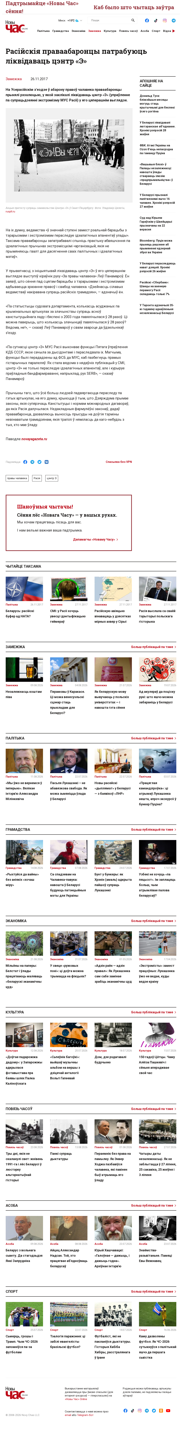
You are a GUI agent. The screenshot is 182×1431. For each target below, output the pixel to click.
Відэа (167, 31)
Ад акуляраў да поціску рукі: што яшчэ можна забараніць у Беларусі (157, 697)
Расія (37, 478)
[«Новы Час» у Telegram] (173, 20)
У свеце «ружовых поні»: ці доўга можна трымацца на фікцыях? (68, 971)
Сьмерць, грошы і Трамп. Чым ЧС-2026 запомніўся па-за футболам (22, 1344)
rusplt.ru (10, 211)
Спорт (156, 31)
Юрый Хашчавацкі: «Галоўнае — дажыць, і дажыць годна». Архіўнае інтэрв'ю (112, 1258)
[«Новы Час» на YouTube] (168, 1410)
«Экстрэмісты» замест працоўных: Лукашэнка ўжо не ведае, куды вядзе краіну (157, 973)
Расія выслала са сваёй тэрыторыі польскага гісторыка (157, 616)
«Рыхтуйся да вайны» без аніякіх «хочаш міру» (22, 879)
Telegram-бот (85, 1415)
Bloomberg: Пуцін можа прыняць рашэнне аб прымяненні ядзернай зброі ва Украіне (156, 246)
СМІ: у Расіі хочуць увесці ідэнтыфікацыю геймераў (68, 616)
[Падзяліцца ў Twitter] (39, 462)
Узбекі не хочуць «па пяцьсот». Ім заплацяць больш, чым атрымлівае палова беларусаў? (157, 884)
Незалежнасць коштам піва (24, 694)
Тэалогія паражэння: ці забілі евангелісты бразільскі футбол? (67, 1341)
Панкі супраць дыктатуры (61, 1156)
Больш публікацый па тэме (152, 647)
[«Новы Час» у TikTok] (156, 20)
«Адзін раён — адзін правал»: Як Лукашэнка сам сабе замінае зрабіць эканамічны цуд (113, 973)
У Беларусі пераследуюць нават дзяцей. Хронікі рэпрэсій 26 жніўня (158, 267)
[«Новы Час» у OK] (161, 1410)
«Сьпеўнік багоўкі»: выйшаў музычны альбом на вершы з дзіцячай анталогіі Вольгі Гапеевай (65, 1067)
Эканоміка (78, 31)
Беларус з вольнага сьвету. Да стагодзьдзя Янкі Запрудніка (24, 1255)
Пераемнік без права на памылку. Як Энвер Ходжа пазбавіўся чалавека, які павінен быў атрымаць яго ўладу (113, 1167)
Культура (110, 31)
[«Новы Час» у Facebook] (147, 20)
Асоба (145, 31)
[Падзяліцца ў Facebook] (25, 462)
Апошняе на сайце (151, 83)
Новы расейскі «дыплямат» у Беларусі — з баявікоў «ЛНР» (113, 788)
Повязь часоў (128, 31)
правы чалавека (17, 478)
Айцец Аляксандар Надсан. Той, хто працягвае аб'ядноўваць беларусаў (68, 1258)
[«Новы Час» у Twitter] (154, 1410)
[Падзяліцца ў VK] (46, 462)
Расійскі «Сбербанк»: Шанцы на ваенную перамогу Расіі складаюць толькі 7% (155, 288)
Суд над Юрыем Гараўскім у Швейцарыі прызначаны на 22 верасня (156, 223)
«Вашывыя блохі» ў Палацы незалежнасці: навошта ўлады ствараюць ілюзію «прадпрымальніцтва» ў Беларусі (156, 174)
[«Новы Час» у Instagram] (164, 20)
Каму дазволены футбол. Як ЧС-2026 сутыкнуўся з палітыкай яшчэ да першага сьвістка (157, 1346)
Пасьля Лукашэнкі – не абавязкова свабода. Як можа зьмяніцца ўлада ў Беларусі (68, 791)
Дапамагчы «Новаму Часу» (94, 539)
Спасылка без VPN (119, 462)
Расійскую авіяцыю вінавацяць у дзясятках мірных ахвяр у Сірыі (113, 616)
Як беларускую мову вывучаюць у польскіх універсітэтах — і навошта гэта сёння (112, 699)
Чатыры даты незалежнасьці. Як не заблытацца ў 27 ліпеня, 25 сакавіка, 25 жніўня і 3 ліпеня (157, 1164)
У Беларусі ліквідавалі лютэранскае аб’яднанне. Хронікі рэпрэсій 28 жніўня (157, 128)
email (68, 1415)
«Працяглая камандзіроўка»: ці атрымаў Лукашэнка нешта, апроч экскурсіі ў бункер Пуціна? (157, 793)
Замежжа (94, 31)
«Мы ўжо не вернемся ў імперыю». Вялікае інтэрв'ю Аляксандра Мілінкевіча (24, 791)
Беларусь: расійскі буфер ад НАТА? (20, 613)
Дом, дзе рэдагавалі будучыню (110, 1059)
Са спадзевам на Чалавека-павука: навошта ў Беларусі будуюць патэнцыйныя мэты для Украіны (68, 884)
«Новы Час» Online (76, 1399)
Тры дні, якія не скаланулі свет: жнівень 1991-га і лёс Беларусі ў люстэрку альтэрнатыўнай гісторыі (24, 1167)
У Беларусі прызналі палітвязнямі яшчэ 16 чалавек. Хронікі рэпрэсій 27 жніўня (157, 200)
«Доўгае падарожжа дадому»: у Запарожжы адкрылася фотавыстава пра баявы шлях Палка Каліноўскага (24, 1070)
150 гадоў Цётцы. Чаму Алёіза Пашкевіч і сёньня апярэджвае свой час (157, 1065)
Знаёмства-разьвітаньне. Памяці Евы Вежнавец (155, 1255)
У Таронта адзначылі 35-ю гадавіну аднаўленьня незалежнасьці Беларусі (157, 309)
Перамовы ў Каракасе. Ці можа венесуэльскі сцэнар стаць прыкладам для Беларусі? (67, 702)
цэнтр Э (52, 478)
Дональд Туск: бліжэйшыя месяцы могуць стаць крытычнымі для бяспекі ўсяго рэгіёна (157, 103)
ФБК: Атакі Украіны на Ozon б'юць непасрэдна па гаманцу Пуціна (156, 149)
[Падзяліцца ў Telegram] (32, 462)
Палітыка (43, 31)
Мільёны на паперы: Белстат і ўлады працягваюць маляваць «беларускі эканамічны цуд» (24, 976)
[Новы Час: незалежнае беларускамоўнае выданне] (17, 25)
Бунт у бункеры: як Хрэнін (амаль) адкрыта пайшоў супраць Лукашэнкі (113, 882)
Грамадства (60, 31)
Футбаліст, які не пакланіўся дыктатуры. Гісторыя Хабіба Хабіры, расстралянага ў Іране (113, 1346)
